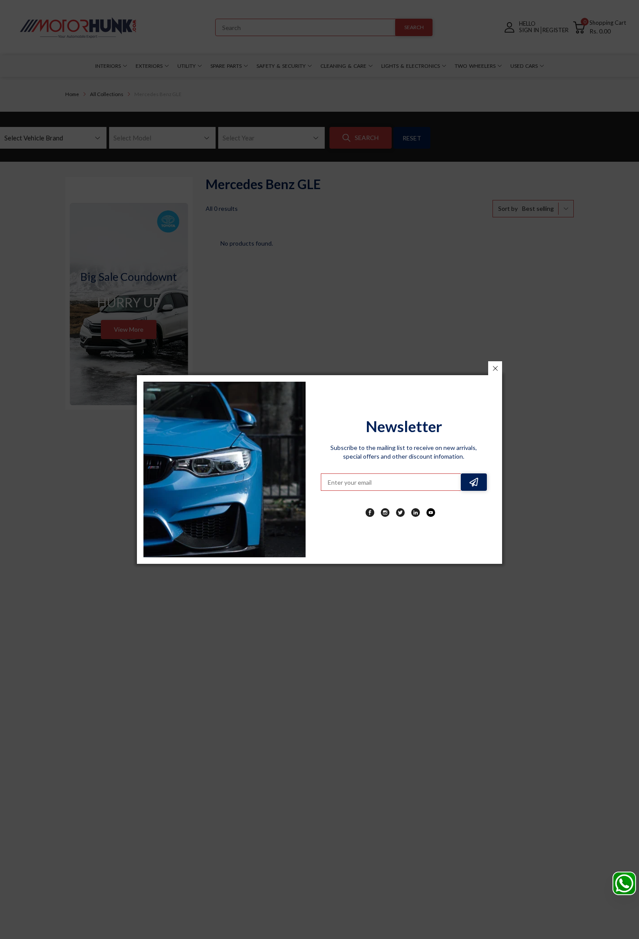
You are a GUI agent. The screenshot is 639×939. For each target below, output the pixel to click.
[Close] (495, 368)
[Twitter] (400, 512)
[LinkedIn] (415, 512)
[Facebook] (370, 512)
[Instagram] (385, 512)
